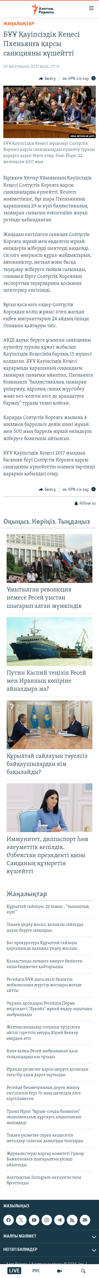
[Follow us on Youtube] (34, 1220)
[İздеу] (83, 1271)
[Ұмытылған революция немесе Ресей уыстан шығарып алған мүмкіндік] (49, 558)
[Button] (47, 78)
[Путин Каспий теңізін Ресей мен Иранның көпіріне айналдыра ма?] (49, 641)
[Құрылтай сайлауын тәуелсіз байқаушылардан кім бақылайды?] (49, 724)
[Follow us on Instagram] (47, 1220)
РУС (36, 1271)
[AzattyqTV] (59, 1271)
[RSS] (72, 1220)
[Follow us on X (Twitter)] (21, 1220)
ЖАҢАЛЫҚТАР (18, 24)
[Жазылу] (85, 1220)
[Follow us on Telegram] (59, 1220)
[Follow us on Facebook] (8, 1220)
